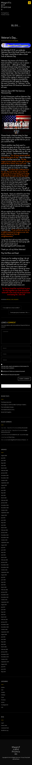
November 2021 (5, 597)
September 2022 (5, 572)
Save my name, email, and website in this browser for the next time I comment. (15, 367)
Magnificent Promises (6, 6)
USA (2, 707)
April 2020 (3, 644)
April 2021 (3, 614)
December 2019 (4, 654)
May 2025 (3, 493)
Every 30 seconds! (23, 427)
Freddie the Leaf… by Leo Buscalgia (20, 434)
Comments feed (5, 728)
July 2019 (3, 666)
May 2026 (3, 463)
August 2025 (4, 485)
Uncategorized (4, 704)
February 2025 (4, 500)
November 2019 (5, 656)
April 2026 (3, 465)
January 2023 (4, 562)
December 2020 (4, 624)
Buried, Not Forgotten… (6, 412)
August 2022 (4, 574)
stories (2, 702)
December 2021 (4, 594)
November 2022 (5, 567)
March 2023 (4, 557)
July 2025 (3, 487)
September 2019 (5, 661)
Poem (2, 697)
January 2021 (4, 622)
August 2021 (4, 604)
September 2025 (5, 483)
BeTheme (17, 759)
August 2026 (4, 455)
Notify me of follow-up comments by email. (13, 371)
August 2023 (4, 545)
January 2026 (4, 473)
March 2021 (4, 617)
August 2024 (4, 515)
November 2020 (5, 627)
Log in (2, 723)
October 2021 (4, 599)
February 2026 (4, 470)
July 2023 (3, 547)
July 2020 (3, 637)
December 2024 (4, 505)
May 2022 (3, 582)
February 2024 (4, 530)
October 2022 (4, 570)
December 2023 (4, 535)
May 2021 (3, 612)
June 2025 (3, 490)
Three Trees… (12, 437)
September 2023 (5, 542)
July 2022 (3, 577)
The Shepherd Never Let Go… (8, 409)
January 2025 (4, 502)
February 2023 (4, 560)
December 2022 (4, 565)
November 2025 (5, 478)
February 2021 (4, 619)
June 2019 (3, 669)
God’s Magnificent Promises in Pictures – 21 (18, 439)
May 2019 (3, 671)
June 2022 (3, 579)
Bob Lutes (3, 439)
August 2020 (4, 634)
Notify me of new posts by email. (11, 374)
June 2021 (3, 609)
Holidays (16, 299)
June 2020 (3, 639)
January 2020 (4, 652)
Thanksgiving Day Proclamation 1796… (19, 312)
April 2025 (3, 495)
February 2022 (4, 589)
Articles (8, 299)
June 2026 (3, 460)
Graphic (3, 692)
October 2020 (4, 629)
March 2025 (4, 497)
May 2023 (3, 552)
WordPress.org (4, 730)
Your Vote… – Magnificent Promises (9, 427)
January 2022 (4, 592)
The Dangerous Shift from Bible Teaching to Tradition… (14, 404)
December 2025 (4, 475)
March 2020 (4, 646)
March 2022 (4, 587)
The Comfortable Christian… (7, 407)
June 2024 (3, 520)
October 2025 (4, 480)
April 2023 (3, 555)
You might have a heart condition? (12, 307)
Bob (17, 40)
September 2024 (5, 512)
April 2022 (3, 584)
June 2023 (3, 550)
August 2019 (4, 664)
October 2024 (4, 510)
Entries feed (4, 725)
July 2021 (3, 607)
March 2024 (4, 527)
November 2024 (5, 507)
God (12, 299)
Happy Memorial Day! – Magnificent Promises (11, 430)
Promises (3, 700)
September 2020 (5, 632)
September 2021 (5, 602)
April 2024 (3, 525)
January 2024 (4, 532)
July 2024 (3, 517)
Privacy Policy (24, 757)
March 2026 (4, 468)
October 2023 (4, 540)
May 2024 (3, 522)
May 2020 (3, 642)
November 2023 (5, 537)
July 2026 (3, 458)
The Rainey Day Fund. (6, 402)
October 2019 (4, 659)
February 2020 (4, 649)
